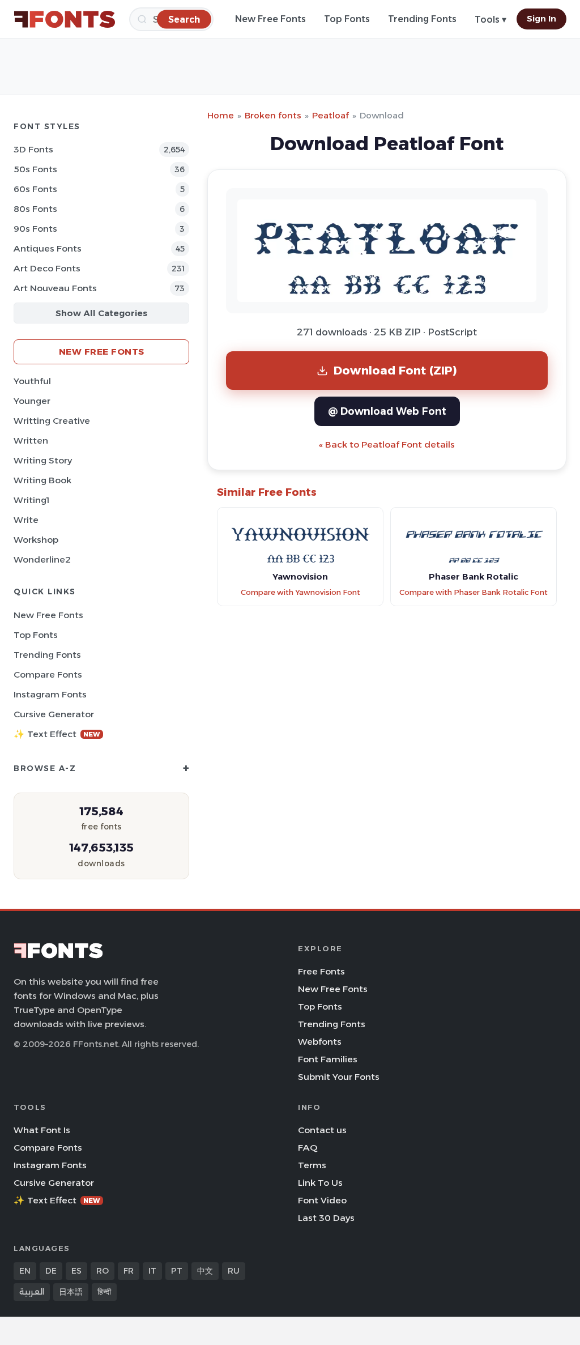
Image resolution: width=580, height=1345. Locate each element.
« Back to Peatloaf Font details (387, 444)
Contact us (322, 1130)
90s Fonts (35, 228)
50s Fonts (35, 169)
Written (31, 440)
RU (234, 1271)
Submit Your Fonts (338, 1076)
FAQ (307, 1147)
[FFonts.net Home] (65, 19)
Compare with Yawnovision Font (300, 592)
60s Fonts (35, 189)
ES (76, 1271)
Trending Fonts (422, 19)
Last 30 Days (326, 1217)
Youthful (32, 381)
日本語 (71, 1292)
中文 (205, 1271)
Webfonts (320, 1041)
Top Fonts (347, 19)
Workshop (36, 539)
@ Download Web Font (387, 411)
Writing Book (42, 480)
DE (51, 1271)
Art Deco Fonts (47, 268)
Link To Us (320, 1182)
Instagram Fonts (50, 694)
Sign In (541, 19)
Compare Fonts (48, 674)
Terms (312, 1165)
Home (220, 115)
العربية (31, 1292)
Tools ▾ (490, 19)
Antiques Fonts (48, 248)
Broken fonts (273, 115)
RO (102, 1271)
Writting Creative (52, 420)
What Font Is (42, 1130)
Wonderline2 (42, 559)
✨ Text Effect (57, 734)
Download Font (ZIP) (395, 370)
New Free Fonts (270, 19)
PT (176, 1271)
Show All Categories (101, 313)
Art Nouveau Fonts (55, 288)
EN (25, 1271)
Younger (32, 400)
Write (26, 519)
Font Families (327, 1059)
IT (152, 1271)
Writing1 (31, 500)
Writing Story (43, 460)
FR (128, 1271)
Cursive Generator (54, 714)
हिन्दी (104, 1292)
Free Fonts (321, 971)
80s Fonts (35, 208)
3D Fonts (33, 149)
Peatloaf (330, 115)
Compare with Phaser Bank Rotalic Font (473, 592)
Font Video (322, 1200)
